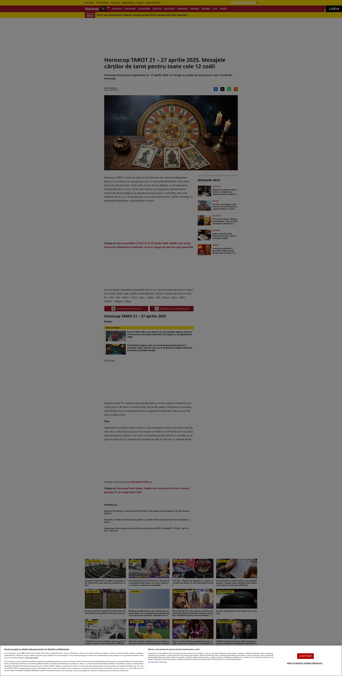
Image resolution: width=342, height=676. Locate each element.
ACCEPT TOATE (306, 656)
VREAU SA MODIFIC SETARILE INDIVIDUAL (304, 663)
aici (135, 666)
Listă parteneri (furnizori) (157, 662)
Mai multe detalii (31, 658)
